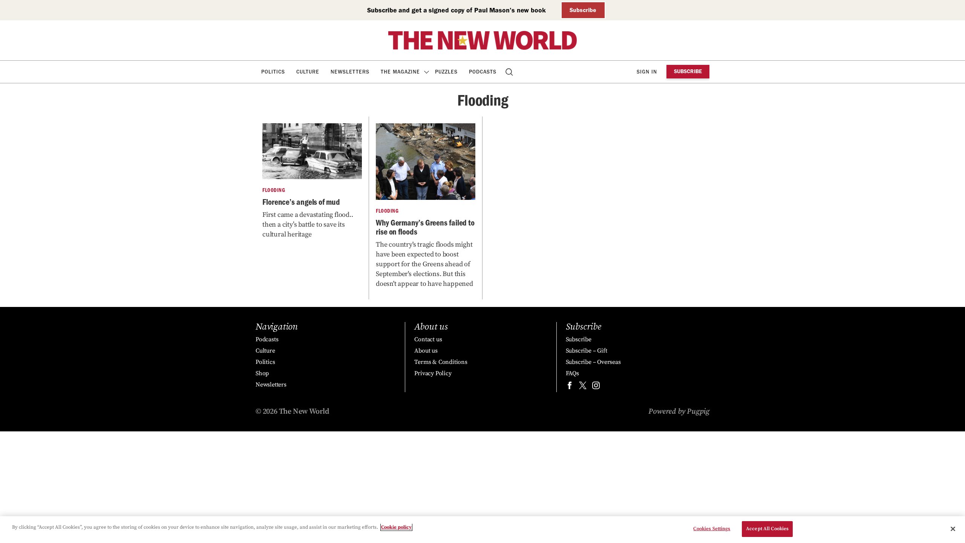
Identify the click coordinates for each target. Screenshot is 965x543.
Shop (262, 373)
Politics (273, 72)
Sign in (647, 72)
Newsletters (350, 72)
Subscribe (583, 10)
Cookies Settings (711, 529)
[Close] (953, 528)
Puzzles (446, 72)
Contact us (428, 339)
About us (425, 350)
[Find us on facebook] (569, 387)
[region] (482, 529)
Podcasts (482, 72)
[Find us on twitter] (583, 387)
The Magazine (400, 72)
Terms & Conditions (440, 362)
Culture (307, 72)
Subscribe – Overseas (593, 362)
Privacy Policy (432, 373)
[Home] (482, 40)
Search (510, 71)
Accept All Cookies (767, 529)
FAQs (572, 373)
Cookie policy (396, 527)
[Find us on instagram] (596, 387)
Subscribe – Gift (586, 350)
